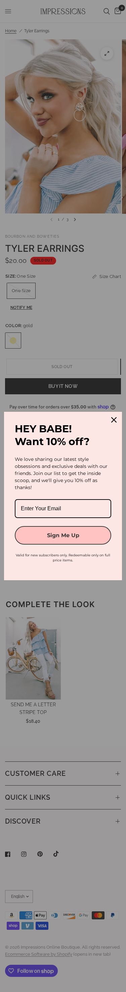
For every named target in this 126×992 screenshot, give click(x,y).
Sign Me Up (63, 535)
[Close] (114, 420)
